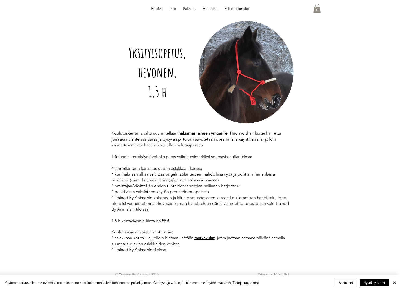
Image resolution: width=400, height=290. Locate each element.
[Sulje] (394, 282)
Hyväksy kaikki (374, 282)
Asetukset (346, 282)
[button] (317, 8)
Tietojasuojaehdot (246, 282)
